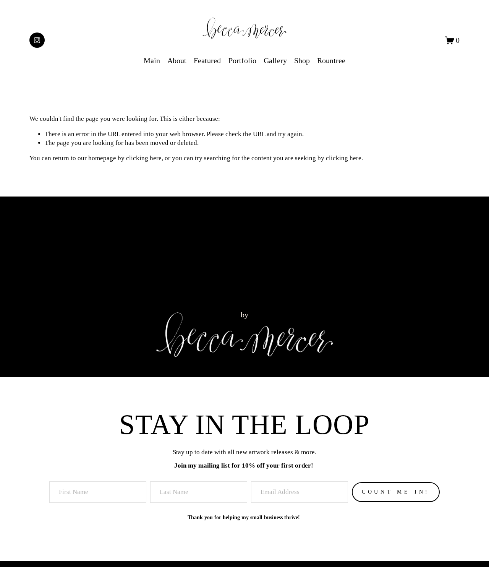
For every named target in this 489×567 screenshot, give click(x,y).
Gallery (275, 60)
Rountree (331, 60)
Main (152, 60)
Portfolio (242, 60)
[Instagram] (37, 40)
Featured (207, 60)
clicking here (144, 158)
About (176, 60)
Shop (302, 60)
